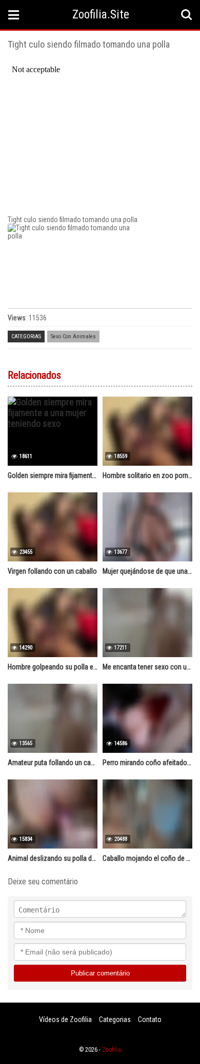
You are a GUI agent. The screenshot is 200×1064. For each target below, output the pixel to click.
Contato (150, 1019)
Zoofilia (111, 1049)
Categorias (115, 1019)
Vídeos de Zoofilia (65, 1019)
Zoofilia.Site (100, 14)
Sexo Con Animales (73, 336)
